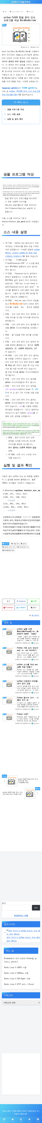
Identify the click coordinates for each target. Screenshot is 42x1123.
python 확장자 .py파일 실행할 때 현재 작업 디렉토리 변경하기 (22, 253)
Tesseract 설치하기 (10, 88)
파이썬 (6, 543)
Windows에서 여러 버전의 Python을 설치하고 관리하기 (20, 960)
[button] (37, 605)
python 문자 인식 (10, 547)
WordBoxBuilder (9, 550)
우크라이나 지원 (21, 915)
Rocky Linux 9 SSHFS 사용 (15, 967)
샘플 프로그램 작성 (15, 109)
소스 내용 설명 (13, 114)
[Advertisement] (21, 148)
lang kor (16, 543)
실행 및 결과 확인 (15, 119)
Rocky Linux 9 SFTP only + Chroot (19, 984)
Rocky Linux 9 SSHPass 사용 (16, 973)
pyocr (24, 543)
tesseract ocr (24, 547)
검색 (4, 903)
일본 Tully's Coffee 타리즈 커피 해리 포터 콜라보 (23, 939)
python (12, 91)
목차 (19, 102)
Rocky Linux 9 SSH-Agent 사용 (17, 978)
